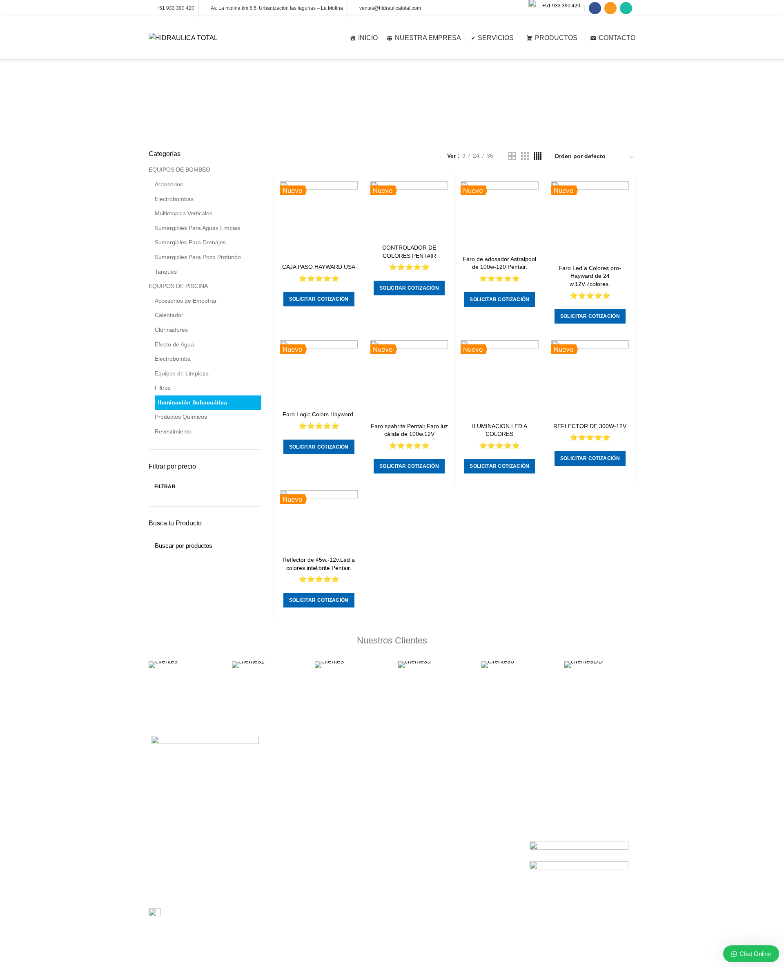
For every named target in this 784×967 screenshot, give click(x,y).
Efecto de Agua (174, 344)
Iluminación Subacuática (192, 402)
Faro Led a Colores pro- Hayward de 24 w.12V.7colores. (590, 276)
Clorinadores (171, 329)
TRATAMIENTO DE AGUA (307, 922)
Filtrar (165, 486)
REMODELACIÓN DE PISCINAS (315, 857)
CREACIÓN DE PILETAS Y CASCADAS (324, 885)
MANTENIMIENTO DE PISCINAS (316, 807)
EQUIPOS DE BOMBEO (179, 169)
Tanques (166, 271)
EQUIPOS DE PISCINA (178, 286)
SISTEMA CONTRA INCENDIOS (315, 871)
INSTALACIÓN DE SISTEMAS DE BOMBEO (317, 789)
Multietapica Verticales (183, 213)
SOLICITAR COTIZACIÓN (319, 299)
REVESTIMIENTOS (299, 821)
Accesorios (169, 184)
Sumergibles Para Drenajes (190, 242)
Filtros (163, 387)
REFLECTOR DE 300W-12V (589, 426)
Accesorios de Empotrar (186, 300)
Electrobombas (174, 199)
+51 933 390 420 (561, 6)
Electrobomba (173, 358)
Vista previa (351, 194)
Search (250, 543)
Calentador (169, 315)
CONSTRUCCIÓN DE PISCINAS (315, 756)
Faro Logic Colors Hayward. (319, 414)
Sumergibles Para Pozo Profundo (198, 257)
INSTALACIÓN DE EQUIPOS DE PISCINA (327, 771)
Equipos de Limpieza (182, 373)
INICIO (407, 820)
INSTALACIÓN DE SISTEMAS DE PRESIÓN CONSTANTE (317, 839)
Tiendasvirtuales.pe (473, 954)
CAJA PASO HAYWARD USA (318, 267)
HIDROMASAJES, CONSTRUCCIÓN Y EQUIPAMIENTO (323, 903)
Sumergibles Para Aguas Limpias (197, 228)
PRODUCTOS (416, 849)
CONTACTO (414, 863)
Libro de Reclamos (189, 913)
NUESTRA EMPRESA (426, 835)
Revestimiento (173, 431)
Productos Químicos (181, 416)
